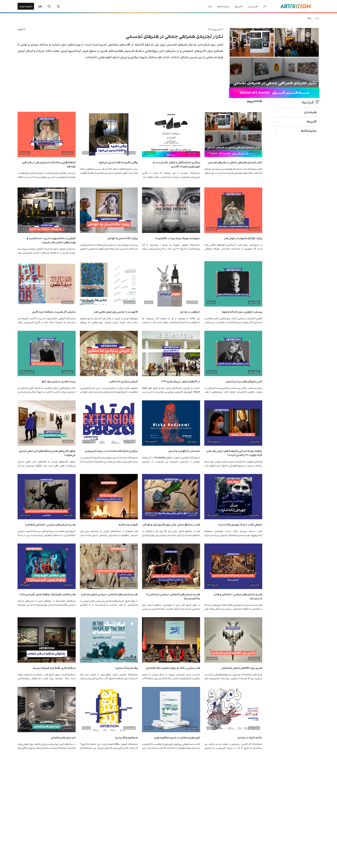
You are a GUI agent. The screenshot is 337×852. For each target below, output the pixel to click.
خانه (317, 18)
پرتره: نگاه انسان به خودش (122, 238)
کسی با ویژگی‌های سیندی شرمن (244, 381)
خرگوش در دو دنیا (190, 312)
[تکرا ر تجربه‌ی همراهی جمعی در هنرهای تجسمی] (274, 97)
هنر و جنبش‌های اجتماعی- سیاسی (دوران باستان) (109, 594)
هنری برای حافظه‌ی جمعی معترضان (241, 668)
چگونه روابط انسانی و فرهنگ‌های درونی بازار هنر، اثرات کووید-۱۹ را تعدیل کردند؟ (234, 453)
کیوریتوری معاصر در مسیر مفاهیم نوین (177, 737)
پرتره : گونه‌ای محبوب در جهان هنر (243, 238)
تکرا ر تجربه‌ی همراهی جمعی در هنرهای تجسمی (174, 36)
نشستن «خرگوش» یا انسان (184, 451)
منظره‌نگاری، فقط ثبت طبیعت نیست (54, 668)
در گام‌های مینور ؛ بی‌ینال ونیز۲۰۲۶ (180, 381)
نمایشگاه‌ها (223, 6)
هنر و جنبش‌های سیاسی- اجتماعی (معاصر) (50, 524)
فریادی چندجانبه (128, 524)
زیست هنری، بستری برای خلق (59, 381)
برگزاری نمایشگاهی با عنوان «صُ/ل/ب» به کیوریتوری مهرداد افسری (176, 164)
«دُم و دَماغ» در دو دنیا (250, 737)
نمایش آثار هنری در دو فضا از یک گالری (54, 312)
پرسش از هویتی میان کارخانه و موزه (242, 312)
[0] (58, 6)
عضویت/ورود (26, 6)
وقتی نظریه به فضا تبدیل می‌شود (118, 162)
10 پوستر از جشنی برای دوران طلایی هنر (116, 312)
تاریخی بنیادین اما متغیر (123, 381)
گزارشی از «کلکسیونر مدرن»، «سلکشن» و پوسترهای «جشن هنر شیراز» (51, 240)
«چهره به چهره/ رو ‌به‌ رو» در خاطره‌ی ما (178, 238)
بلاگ (210, 6)
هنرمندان (253, 6)
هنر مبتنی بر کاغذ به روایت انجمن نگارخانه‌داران (173, 668)
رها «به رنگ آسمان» (126, 668)
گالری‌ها (238, 6)
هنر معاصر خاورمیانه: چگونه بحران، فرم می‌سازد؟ (47, 594)
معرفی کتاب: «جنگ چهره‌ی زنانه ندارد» (240, 524)
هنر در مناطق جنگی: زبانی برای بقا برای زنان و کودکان (171, 524)
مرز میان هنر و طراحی (63, 737)
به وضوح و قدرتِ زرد (126, 737)
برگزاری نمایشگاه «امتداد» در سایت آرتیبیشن (111, 451)
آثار (264, 6)
